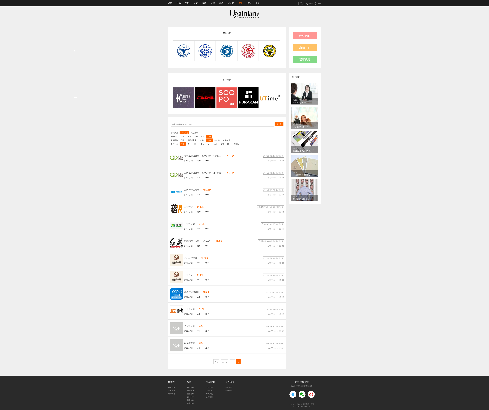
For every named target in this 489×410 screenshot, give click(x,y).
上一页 (224, 362)
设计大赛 (190, 397)
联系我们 (209, 393)
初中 (189, 144)
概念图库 (190, 387)
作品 (179, 3)
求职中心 (304, 47)
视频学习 (190, 390)
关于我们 (171, 390)
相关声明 (171, 387)
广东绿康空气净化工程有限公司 (272, 224)
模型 (249, 3)
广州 (209, 136)
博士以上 (237, 144)
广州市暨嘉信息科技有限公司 (273, 190)
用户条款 (209, 397)
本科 (216, 144)
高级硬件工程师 (191, 189)
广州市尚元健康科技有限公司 (273, 258)
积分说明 (209, 390)
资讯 (187, 3)
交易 (213, 3)
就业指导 (190, 393)
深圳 (202, 136)
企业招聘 (184, 132)
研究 (222, 144)
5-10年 (217, 140)
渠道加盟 (228, 387)
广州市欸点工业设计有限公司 (273, 156)
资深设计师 (189, 326)
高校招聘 (194, 132)
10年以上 (226, 140)
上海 (196, 136)
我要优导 (304, 59)
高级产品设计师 (191, 292)
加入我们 (171, 393)
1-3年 (201, 140)
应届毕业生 (191, 140)
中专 (202, 144)
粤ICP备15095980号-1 (302, 406)
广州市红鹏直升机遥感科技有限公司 (271, 241)
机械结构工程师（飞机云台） (198, 240)
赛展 (257, 3)
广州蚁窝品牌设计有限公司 (274, 326)
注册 (319, 3)
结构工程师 (189, 343)
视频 (204, 3)
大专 (209, 144)
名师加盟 (228, 390)
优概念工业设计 (308, 404)
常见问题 (209, 387)
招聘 (240, 3)
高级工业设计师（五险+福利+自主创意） (204, 172)
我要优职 (304, 36)
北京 (189, 136)
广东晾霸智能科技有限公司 (274, 309)
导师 (221, 3)
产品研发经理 (190, 257)
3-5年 (209, 140)
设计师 (231, 3)
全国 (182, 136)
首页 (170, 3)
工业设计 (188, 206)
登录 (311, 3)
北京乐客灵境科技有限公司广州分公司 (270, 207)
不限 (182, 140)
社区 (196, 3)
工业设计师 (189, 223)
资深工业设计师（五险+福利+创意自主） (204, 155)
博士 (229, 144)
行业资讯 (190, 403)
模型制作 (190, 400)
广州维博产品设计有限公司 (274, 292)
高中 (196, 144)
